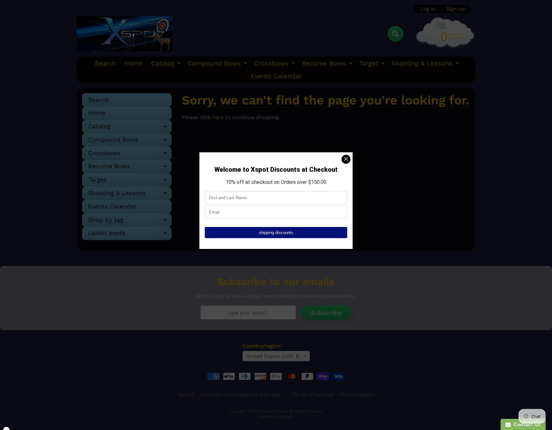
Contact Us (526, 424)
